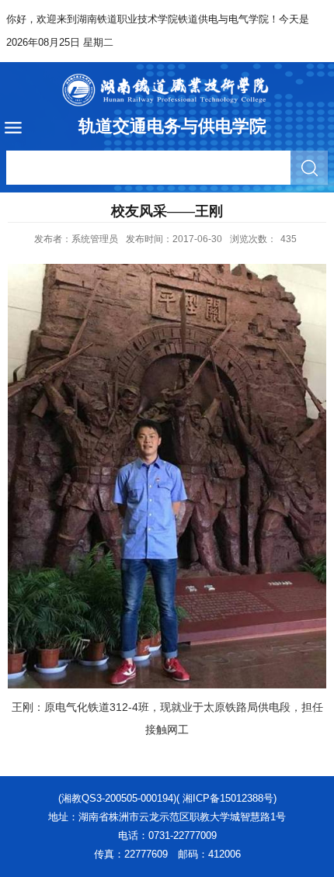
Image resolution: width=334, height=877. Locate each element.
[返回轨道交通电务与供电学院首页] (167, 90)
